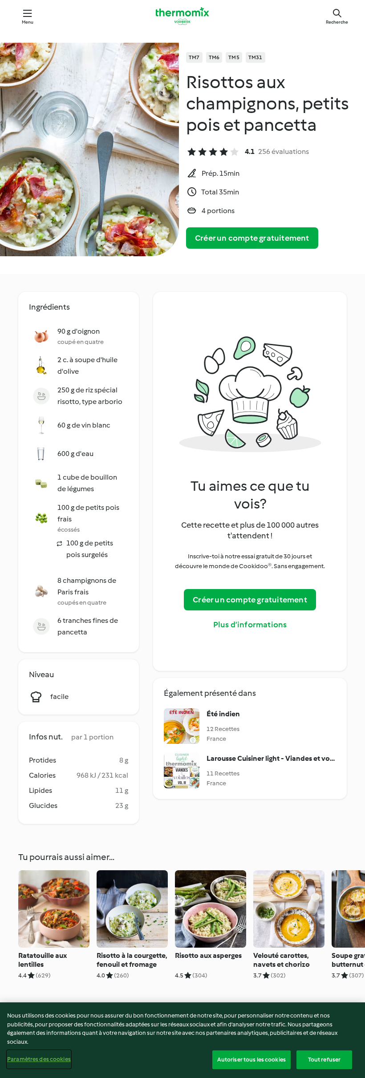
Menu (28, 22)
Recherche (337, 22)
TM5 (233, 57)
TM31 (255, 57)
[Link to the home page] (182, 16)
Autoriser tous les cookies (251, 1059)
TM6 (214, 57)
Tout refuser (324, 1059)
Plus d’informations (250, 625)
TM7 (194, 57)
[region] (182, 1040)
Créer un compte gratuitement (252, 238)
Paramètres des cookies (39, 1059)
